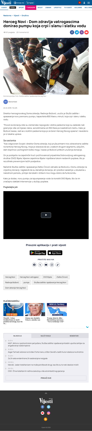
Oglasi (31, 3)
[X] (40, 265)
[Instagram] (52, 265)
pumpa (26, 282)
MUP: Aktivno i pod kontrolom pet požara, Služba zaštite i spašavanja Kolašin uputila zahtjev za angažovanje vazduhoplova (46, 344)
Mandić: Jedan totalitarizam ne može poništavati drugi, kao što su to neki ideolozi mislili (43, 365)
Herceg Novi (10, 277)
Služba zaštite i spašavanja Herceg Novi (50, 282)
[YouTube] (46, 265)
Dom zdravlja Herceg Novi (15, 288)
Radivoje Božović (12, 282)
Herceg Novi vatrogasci (29, 277)
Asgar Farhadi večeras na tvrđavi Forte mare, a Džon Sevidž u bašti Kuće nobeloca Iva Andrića (45, 352)
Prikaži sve (46, 378)
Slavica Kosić (12, 102)
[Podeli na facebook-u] (72, 32)
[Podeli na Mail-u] (86, 32)
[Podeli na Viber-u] (82, 32)
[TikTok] (58, 265)
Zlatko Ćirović (62, 277)
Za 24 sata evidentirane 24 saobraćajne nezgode (27, 358)
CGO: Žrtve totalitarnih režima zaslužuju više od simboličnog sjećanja (36, 371)
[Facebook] (34, 265)
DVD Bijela (47, 277)
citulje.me (20, 3)
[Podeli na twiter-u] (77, 32)
